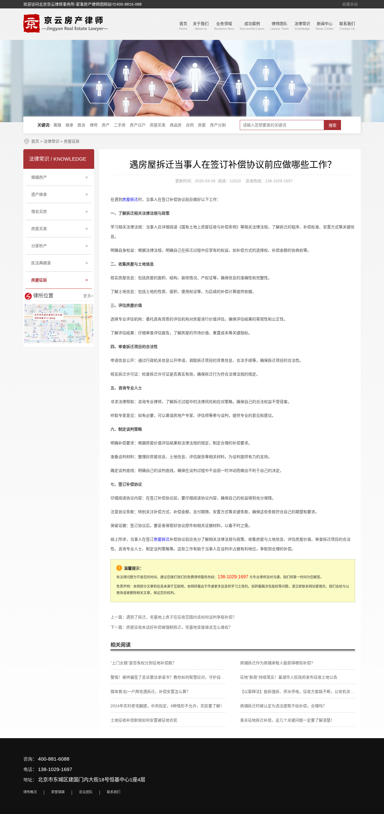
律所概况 (30, 792)
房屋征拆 (72, 141)
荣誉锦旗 (58, 792)
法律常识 (51, 141)
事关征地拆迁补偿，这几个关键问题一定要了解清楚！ (287, 720)
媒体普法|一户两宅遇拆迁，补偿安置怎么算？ (150, 691)
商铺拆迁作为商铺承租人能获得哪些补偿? (276, 663)
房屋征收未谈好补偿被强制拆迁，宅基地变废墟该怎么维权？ (179, 627)
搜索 (332, 125)
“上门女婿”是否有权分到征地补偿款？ (143, 663)
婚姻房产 (59, 177)
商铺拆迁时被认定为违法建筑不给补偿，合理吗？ (283, 706)
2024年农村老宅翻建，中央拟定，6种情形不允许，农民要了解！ (167, 706)
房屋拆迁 (130, 199)
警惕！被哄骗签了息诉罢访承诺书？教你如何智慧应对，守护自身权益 (167, 677)
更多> (88, 296)
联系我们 (113, 792)
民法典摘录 (59, 263)
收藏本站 (350, 4)
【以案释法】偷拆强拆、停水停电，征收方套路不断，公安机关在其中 (297, 691)
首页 (35, 141)
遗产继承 (59, 194)
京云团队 (85, 792)
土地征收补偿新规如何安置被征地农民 (143, 720)
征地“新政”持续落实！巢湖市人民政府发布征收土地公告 (288, 677)
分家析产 (59, 246)
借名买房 (59, 211)
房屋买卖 (59, 228)
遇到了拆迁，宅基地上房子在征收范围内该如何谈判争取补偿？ (181, 617)
